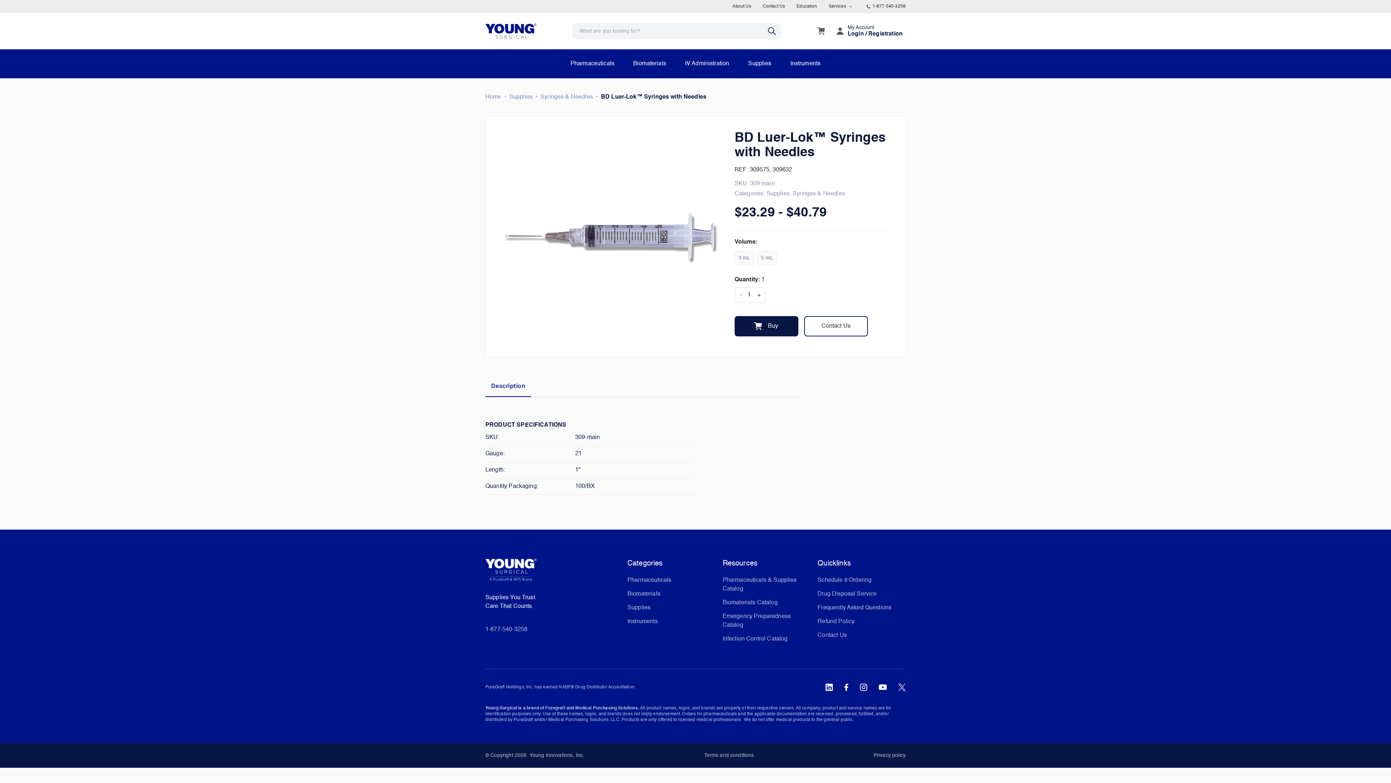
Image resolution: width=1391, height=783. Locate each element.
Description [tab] (508, 385)
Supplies (759, 64)
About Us (741, 6)
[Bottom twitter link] (902, 687)
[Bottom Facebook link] (846, 687)
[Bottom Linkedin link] (829, 687)
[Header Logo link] (510, 31)
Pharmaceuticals (592, 64)
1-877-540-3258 (889, 6)
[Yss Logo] (553, 572)
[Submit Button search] (774, 31)
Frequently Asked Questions (854, 608)
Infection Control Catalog (755, 639)
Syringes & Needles (566, 97)
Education (807, 6)
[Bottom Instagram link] (863, 687)
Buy (773, 326)
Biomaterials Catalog (750, 603)
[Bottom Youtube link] (883, 687)
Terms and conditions (729, 755)
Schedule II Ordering (845, 580)
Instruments (805, 64)
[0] (821, 31)
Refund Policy (836, 622)
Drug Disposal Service (847, 594)
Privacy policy (890, 755)
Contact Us (774, 6)
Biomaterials (649, 64)
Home (493, 97)
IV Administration (707, 64)
